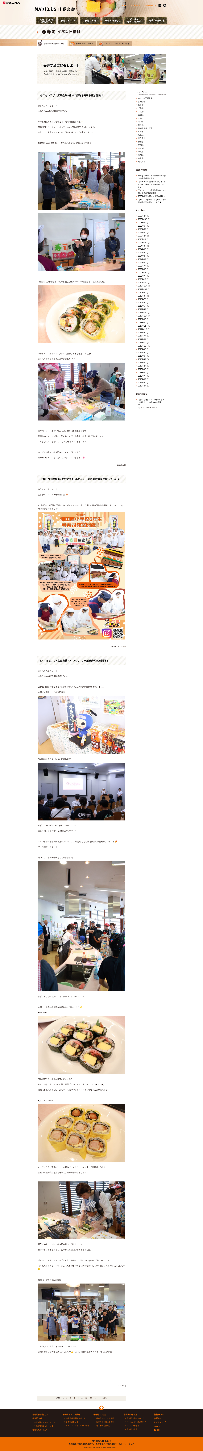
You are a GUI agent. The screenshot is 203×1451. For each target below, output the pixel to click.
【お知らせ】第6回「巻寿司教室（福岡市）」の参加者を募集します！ (151, 402)
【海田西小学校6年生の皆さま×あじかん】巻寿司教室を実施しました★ (80, 479)
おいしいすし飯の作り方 (136, 1422)
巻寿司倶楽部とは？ (46, 21)
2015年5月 (142, 383)
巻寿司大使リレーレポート (46, 1426)
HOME (124, 5)
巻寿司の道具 (132, 1429)
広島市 (140, 132)
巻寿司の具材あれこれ (136, 1418)
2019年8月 (142, 296)
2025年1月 (142, 239)
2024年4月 (142, 256)
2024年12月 (142, 243)
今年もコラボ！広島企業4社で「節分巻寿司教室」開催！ (72, 95)
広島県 (123, 646)
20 (91, 1398)
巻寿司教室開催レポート (54, 43)
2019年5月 (142, 306)
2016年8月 (142, 352)
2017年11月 (142, 329)
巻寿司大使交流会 (145, 128)
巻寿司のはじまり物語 (105, 1418)
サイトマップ (135, 5)
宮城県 (140, 115)
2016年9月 (142, 349)
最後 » (104, 1398)
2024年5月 (142, 252)
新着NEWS (159, 1414)
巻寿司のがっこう (157, 21)
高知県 (140, 155)
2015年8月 (142, 373)
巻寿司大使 (90, 21)
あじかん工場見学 (145, 98)
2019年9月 (142, 293)
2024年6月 (142, 249)
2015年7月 (142, 376)
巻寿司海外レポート (84, 43)
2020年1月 (142, 279)
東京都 (140, 148)
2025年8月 (142, 223)
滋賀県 (140, 152)
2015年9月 (142, 369)
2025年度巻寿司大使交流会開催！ (151, 196)
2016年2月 (142, 366)
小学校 (140, 118)
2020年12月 (142, 273)
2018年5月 (142, 323)
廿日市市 (141, 138)
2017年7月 (142, 336)
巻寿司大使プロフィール (45, 1422)
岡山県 (140, 122)
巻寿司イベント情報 (71, 1414)
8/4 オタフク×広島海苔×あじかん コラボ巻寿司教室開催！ (74, 660)
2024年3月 (142, 259)
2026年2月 (142, 216)
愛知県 (140, 145)
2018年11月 (142, 316)
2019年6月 (142, 302)
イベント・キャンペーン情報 (116, 43)
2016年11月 (142, 346)
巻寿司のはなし (113, 21)
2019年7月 (142, 299)
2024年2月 (142, 263)
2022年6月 (142, 269)
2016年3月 (142, 363)
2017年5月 (142, 339)
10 (86, 1398)
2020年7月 (142, 276)
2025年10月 (142, 219)
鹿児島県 (141, 162)
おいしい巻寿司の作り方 (135, 21)
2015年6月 (142, 379)
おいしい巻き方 (133, 1426)
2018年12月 (142, 313)
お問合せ (158, 1418)
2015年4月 (142, 386)
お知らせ (141, 102)
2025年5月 (142, 229)
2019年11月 (142, 286)
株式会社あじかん (12, 2)
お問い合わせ (148, 5)
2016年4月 (142, 359)
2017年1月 (142, 343)
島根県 (140, 125)
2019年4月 (142, 309)
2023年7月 (142, 266)
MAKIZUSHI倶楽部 (101, 1441)
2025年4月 (142, 233)
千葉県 (140, 108)
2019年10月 (142, 289)
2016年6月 (142, 356)
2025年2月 (142, 236)
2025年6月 (142, 226)
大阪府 (140, 112)
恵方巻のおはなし (103, 1426)
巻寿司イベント (68, 21)
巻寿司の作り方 (130, 1414)
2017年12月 (142, 326)
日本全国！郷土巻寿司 (105, 1422)
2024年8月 (142, 246)
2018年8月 (142, 319)
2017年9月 (142, 333)
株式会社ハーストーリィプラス (120, 1444)
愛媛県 (140, 142)
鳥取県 (140, 158)
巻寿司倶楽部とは (40, 1414)
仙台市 (140, 105)
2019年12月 (142, 283)
